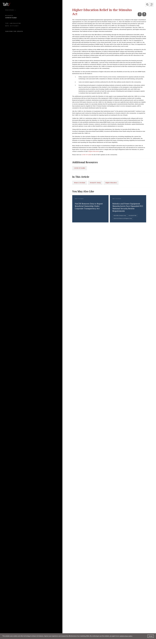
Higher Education (94, 151)
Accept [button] (151, 636)
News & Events (9, 10)
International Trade (132, 215)
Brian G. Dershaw (79, 182)
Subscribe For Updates (14, 31)
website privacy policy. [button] (126, 636)
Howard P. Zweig (95, 182)
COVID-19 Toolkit (11, 17)
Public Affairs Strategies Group (120, 215)
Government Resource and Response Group (123, 218)
